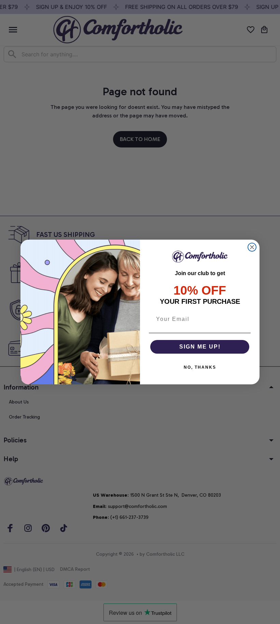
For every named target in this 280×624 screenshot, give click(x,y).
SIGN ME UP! (200, 347)
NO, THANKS (200, 367)
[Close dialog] (252, 247)
